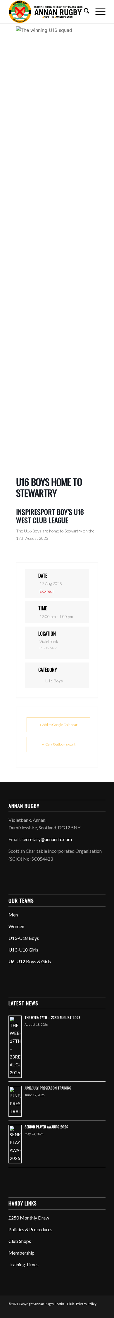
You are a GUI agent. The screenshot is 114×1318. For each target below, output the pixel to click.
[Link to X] (74, 1310)
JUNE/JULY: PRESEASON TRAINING (48, 1087)
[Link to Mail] (101, 1310)
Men (13, 914)
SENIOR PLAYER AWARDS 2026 (46, 1126)
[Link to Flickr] (83, 1310)
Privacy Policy (86, 1304)
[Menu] (97, 11)
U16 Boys (54, 680)
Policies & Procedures (30, 1229)
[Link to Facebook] (66, 1310)
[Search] (83, 11)
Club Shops (19, 1241)
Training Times (23, 1264)
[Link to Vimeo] (92, 1310)
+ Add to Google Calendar (58, 724)
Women (16, 926)
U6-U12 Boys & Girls (29, 961)
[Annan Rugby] (47, 11)
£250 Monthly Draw (28, 1217)
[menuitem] (83, 11)
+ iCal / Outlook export (58, 744)
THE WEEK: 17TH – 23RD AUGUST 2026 (52, 1017)
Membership (21, 1252)
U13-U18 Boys (23, 938)
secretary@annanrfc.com (47, 839)
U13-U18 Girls (23, 949)
